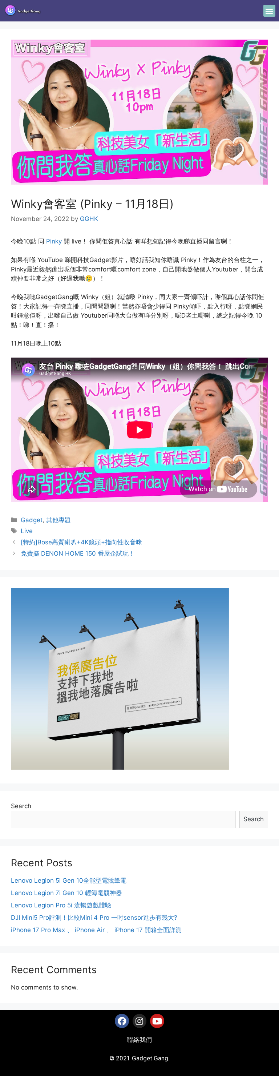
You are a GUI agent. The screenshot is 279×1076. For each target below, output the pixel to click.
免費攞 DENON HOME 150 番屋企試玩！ (78, 553)
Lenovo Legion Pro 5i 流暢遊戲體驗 (61, 905)
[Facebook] (122, 1021)
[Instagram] (139, 1021)
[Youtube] (157, 1021)
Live (27, 531)
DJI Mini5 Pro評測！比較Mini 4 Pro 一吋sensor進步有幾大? (94, 917)
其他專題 (58, 520)
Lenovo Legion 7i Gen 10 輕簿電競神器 (66, 892)
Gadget (32, 520)
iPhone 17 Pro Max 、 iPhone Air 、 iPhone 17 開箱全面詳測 (96, 930)
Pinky (54, 241)
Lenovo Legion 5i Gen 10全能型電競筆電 (68, 880)
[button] (269, 11)
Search (21, 806)
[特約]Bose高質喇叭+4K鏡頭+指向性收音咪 (81, 542)
